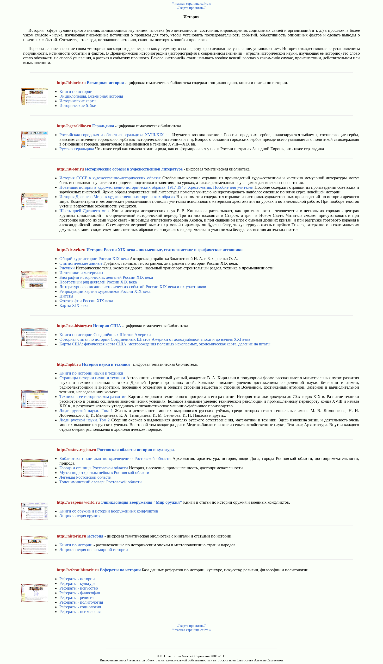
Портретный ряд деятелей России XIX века (98, 282)
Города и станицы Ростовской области (93, 468)
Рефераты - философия (79, 593)
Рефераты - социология (80, 607)
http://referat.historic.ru (78, 570)
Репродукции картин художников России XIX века (105, 291)
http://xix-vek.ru (71, 250)
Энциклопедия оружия (79, 516)
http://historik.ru (71, 536)
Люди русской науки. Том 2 (84, 420)
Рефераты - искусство (78, 588)
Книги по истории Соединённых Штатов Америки (105, 334)
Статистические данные (80, 263)
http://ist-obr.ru (70, 169)
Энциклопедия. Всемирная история (91, 96)
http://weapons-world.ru (78, 502)
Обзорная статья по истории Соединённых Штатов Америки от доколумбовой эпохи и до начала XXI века (154, 339)
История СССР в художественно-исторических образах (110, 178)
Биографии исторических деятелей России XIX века (106, 277)
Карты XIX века (73, 305)
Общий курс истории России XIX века (94, 258)
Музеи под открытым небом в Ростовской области (104, 472)
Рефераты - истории (77, 579)
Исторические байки (77, 105)
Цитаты (66, 296)
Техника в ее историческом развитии (93, 396)
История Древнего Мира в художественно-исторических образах (117, 196)
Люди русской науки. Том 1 (86, 410)
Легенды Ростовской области (85, 477)
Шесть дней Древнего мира (84, 210)
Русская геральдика (76, 149)
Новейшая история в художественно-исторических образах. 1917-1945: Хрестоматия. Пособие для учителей (156, 187)
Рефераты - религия (76, 597)
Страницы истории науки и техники (92, 378)
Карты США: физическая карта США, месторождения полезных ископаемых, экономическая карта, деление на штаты (164, 344)
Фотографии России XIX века (86, 301)
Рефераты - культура (77, 583)
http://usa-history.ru (74, 326)
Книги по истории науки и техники (91, 373)
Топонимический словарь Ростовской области (100, 482)
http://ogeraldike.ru (74, 126)
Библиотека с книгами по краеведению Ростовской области (115, 458)
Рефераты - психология (80, 611)
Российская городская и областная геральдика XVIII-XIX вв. (115, 134)
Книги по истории (75, 91)
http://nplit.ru (69, 364)
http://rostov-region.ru (76, 449)
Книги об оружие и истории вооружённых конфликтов (108, 511)
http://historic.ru (71, 82)
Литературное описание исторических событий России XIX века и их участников (132, 286)
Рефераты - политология (81, 602)
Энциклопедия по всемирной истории (93, 549)
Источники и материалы (81, 272)
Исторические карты (77, 101)
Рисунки (67, 268)
